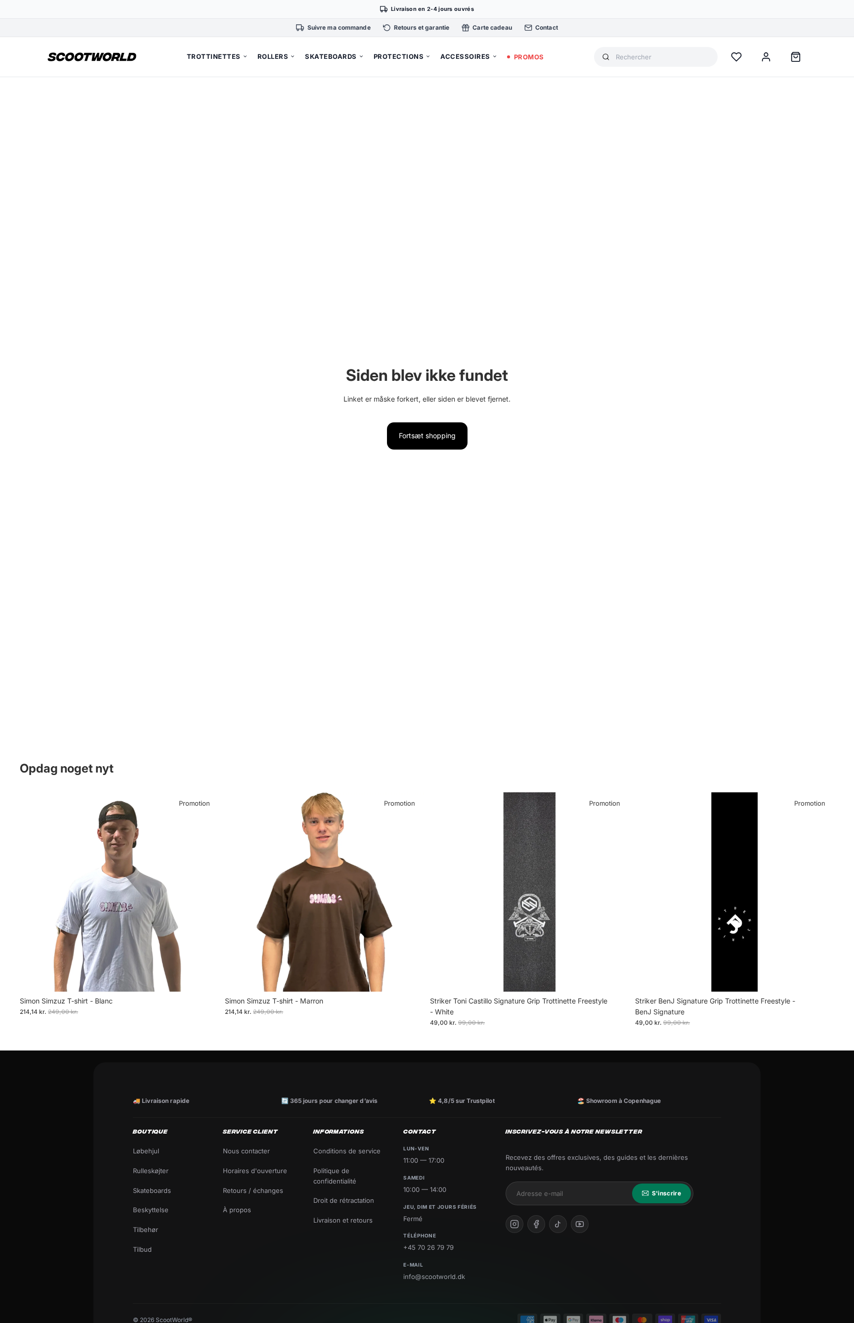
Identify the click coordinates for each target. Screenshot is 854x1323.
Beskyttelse (151, 1210)
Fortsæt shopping (427, 435)
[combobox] (663, 57)
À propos (237, 1210)
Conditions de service (347, 1151)
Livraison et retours (343, 1220)
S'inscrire (666, 1193)
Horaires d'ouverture (255, 1171)
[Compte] (766, 57)
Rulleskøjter (151, 1171)
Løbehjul (146, 1151)
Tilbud (142, 1249)
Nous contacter (246, 1151)
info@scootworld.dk (434, 1276)
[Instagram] (514, 1224)
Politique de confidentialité (334, 1176)
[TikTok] (558, 1224)
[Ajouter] (614, 976)
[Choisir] (204, 976)
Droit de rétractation (343, 1200)
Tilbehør (145, 1229)
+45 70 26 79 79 (428, 1247)
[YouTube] (580, 1224)
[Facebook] (536, 1224)
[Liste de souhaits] (736, 57)
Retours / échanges (253, 1190)
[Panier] (796, 57)
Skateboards (152, 1190)
